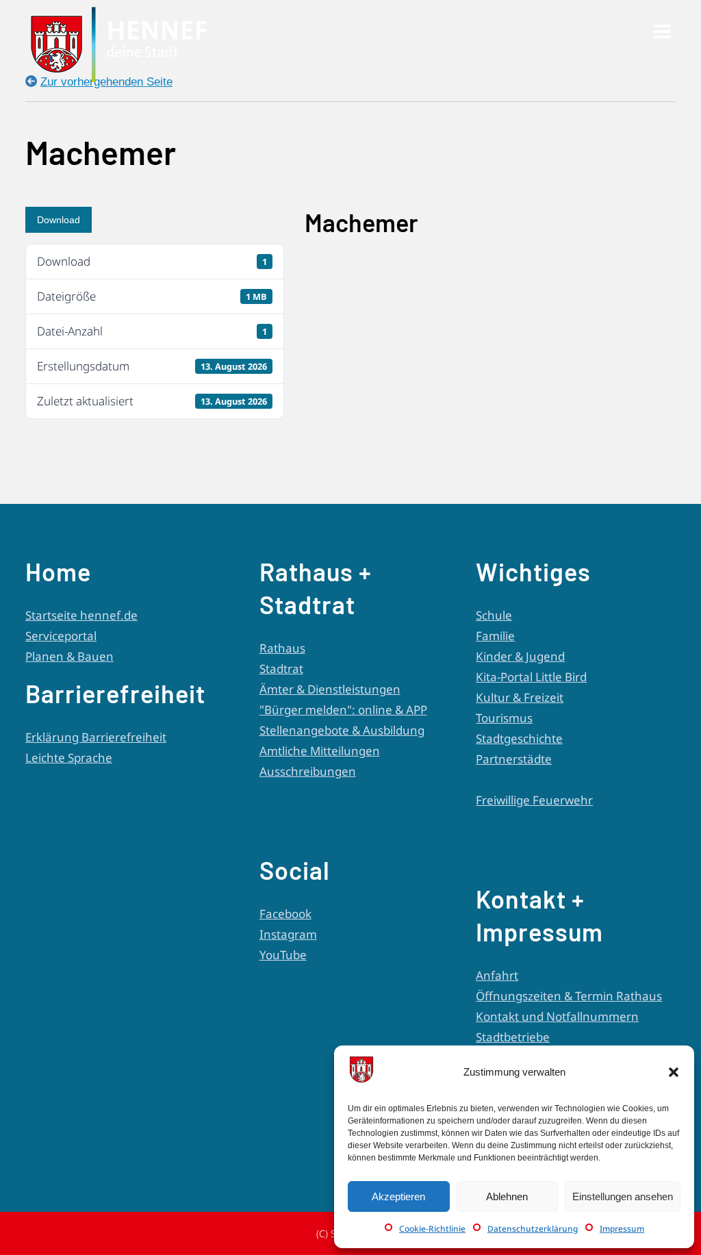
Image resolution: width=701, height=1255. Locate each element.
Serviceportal (61, 636)
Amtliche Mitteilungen (319, 751)
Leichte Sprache (68, 757)
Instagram (288, 934)
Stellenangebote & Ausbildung (341, 730)
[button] (673, 1072)
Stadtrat (281, 668)
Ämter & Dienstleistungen (329, 689)
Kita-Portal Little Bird (531, 677)
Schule (494, 615)
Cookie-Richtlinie (432, 1228)
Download (58, 219)
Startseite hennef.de (81, 615)
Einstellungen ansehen (622, 1196)
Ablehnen (507, 1196)
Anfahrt (497, 975)
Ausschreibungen (307, 771)
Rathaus (282, 648)
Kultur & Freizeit (519, 697)
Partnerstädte (514, 759)
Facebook (285, 914)
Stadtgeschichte (519, 738)
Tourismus (504, 718)
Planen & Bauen (69, 656)
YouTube (283, 955)
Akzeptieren (398, 1196)
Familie (495, 636)
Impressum (622, 1228)
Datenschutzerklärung (532, 1228)
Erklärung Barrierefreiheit (95, 737)
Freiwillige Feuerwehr (534, 800)
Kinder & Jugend (520, 656)
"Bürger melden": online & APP (343, 710)
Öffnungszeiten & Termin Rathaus (569, 996)
